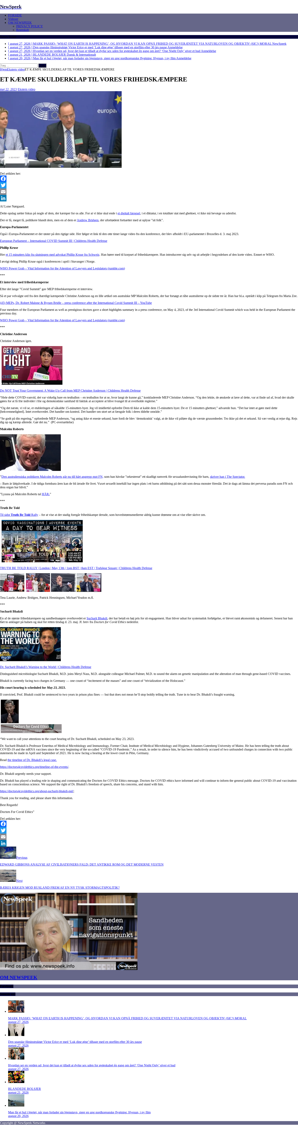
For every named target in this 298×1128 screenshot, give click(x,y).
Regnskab (22, 30)
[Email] (149, 191)
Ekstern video (26, 89)
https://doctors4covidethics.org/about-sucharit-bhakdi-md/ (36, 791)
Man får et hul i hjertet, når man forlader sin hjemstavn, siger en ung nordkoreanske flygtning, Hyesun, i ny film (79, 1112)
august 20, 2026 (18, 1116)
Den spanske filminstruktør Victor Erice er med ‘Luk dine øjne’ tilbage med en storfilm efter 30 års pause (75, 1042)
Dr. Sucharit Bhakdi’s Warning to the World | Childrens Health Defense (45, 667)
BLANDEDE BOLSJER (24, 1089)
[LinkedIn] (149, 198)
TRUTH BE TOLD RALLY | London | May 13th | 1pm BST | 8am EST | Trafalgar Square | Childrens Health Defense (76, 568)
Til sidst (19, 514)
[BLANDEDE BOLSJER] (16, 1082)
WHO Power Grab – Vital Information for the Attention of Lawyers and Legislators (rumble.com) (62, 268)
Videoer (13, 19)
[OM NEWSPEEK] (68, 969)
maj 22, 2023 (8, 89)
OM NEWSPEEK (20, 22)
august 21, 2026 (18, 1092)
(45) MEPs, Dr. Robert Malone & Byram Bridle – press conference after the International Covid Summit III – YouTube (76, 303)
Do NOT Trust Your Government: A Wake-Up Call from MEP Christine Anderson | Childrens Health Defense (70, 390)
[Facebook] (149, 178)
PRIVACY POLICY (29, 26)
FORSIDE (15, 15)
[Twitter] (149, 185)
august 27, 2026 (18, 1022)
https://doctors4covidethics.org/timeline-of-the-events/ (34, 767)
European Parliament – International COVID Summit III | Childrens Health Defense (53, 241)
